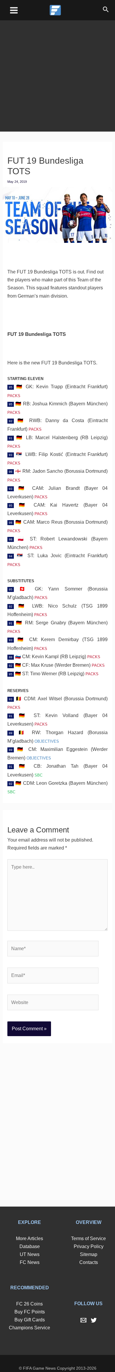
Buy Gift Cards (29, 1309)
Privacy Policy (88, 1235)
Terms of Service (88, 1228)
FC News (29, 1251)
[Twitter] (94, 1310)
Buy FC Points (29, 1301)
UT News (29, 1243)
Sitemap (88, 1243)
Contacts (88, 1251)
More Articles (29, 1228)
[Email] (83, 1310)
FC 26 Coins (29, 1293)
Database (29, 1235)
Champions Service (29, 1317)
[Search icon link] (106, 10)
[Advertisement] (57, 71)
